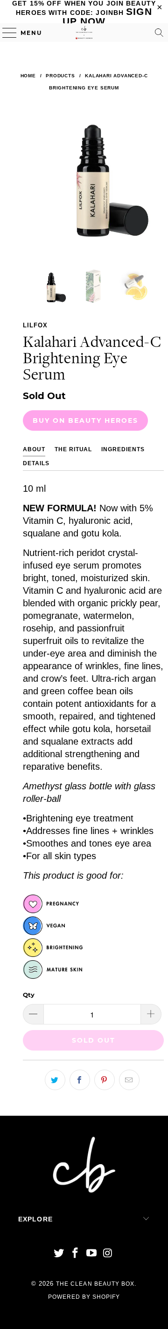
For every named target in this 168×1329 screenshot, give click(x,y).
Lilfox (35, 325)
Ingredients (123, 449)
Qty (29, 994)
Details (36, 463)
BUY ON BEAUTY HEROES (85, 420)
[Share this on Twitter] (55, 1080)
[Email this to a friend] (129, 1080)
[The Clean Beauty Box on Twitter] (59, 1253)
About (34, 449)
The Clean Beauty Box (95, 1284)
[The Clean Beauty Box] (84, 32)
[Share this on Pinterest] (104, 1080)
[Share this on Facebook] (80, 1080)
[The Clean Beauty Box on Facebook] (76, 1253)
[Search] (159, 32)
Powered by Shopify (84, 1297)
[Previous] (31, 184)
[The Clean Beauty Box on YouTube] (92, 1253)
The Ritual (73, 449)
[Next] (155, 184)
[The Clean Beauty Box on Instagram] (108, 1253)
